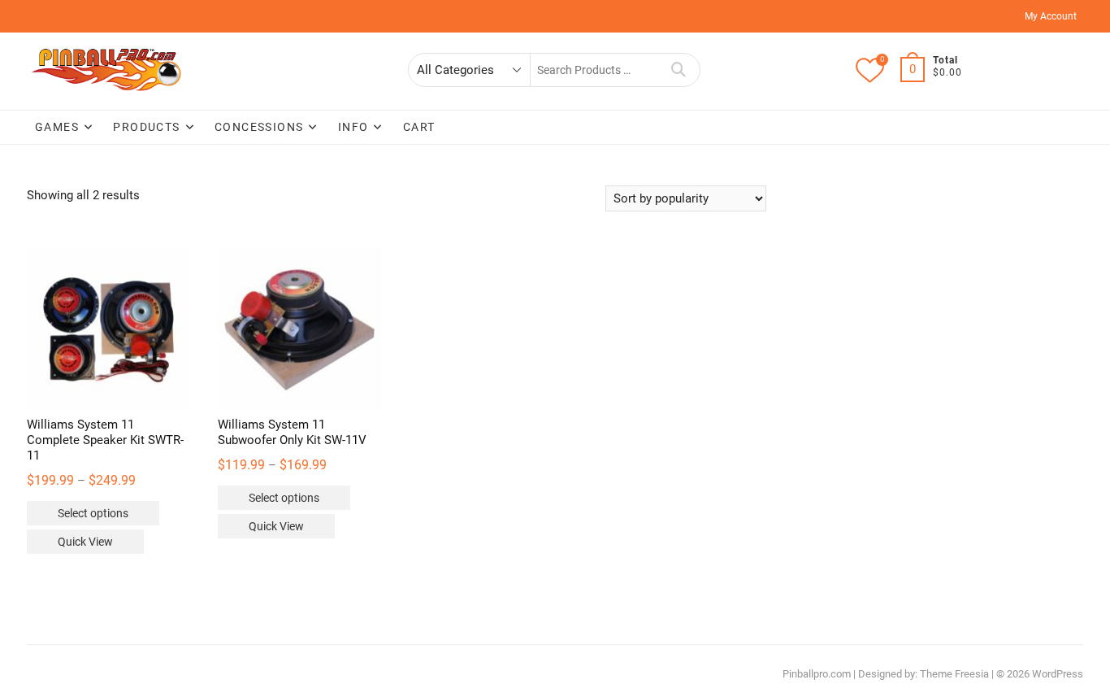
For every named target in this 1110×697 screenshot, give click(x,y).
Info (353, 126)
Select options (93, 513)
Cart (419, 126)
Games (57, 126)
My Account (1051, 16)
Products (146, 126)
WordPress (1057, 674)
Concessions (259, 126)
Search (679, 70)
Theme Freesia (954, 674)
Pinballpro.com (817, 674)
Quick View (85, 541)
